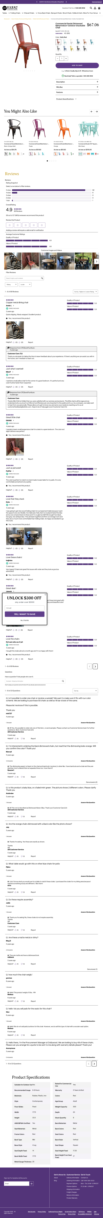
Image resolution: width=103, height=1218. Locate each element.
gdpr (95, 1212)
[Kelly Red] (58, 42)
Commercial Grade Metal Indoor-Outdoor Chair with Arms (14, 144)
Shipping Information (73, 1189)
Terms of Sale (72, 1214)
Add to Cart (77, 65)
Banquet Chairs (56, 13)
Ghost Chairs (67, 13)
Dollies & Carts (77, 13)
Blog (55, 1181)
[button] (27, 46)
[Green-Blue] (65, 42)
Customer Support (97, 2)
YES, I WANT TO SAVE (24, 614)
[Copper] (78, 48)
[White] (71, 42)
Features (59, 92)
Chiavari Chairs (29, 13)
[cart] (99, 9)
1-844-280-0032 (80, 8)
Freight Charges (72, 1192)
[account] (95, 8)
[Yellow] (71, 48)
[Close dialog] (45, 595)
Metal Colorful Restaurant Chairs (41, 19)
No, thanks (25, 620)
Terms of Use (61, 1214)
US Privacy (82, 1212)
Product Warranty (72, 1198)
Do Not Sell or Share (70, 1212)
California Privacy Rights (55, 1212)
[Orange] (85, 42)
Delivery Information (73, 1178)
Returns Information (73, 1195)
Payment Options (72, 1183)
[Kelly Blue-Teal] (78, 42)
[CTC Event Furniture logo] (10, 8)
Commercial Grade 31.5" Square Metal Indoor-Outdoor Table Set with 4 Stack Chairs (88, 144)
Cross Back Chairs (44, 13)
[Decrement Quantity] (58, 58)
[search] (91, 8)
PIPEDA (89, 1212)
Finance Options (72, 1186)
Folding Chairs (15, 13)
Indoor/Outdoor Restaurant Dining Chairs (21, 19)
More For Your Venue (90, 13)
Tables (4, 13)
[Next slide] (23, 154)
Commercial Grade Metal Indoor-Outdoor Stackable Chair (39, 144)
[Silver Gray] (58, 48)
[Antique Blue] (65, 48)
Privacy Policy (42, 1212)
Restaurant (7, 19)
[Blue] (91, 42)
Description (60, 82)
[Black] (85, 48)
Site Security (31, 1212)
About (56, 1178)
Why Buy (59, 87)
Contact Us (84, 1178)
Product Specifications (65, 99)
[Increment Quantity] (66, 58)
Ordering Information (73, 1181)
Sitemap (96, 1214)
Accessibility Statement (85, 1214)
